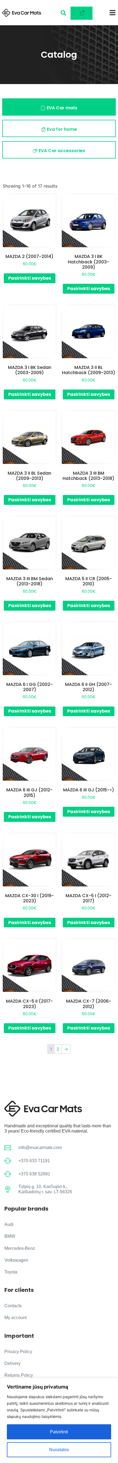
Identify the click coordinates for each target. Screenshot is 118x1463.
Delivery (12, 1363)
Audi (8, 1224)
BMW (9, 1236)
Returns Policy (18, 1375)
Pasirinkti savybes (29, 278)
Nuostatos (59, 1449)
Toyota (10, 1272)
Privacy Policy (18, 1351)
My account (15, 1317)
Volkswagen (16, 1260)
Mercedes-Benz (19, 1248)
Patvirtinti (59, 1431)
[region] (59, 1420)
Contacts (13, 1305)
